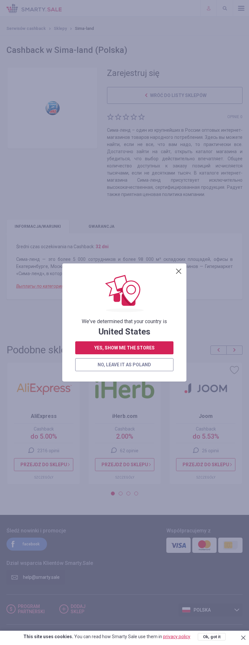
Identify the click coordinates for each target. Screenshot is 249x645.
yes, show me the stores (124, 347)
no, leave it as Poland (124, 364)
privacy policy (176, 636)
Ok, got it (211, 636)
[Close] (178, 271)
